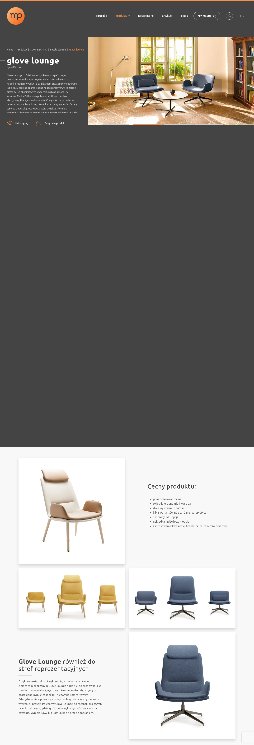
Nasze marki (146, 15)
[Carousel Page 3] (178, 122)
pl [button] (240, 15)
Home (10, 49)
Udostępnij (21, 123)
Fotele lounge (58, 49)
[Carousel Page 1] (115, 122)
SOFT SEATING (38, 49)
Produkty (121, 15)
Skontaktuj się (207, 15)
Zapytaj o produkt (55, 123)
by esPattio (14, 67)
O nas (184, 15)
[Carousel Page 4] (209, 122)
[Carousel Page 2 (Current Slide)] (147, 122)
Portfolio (101, 15)
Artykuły (167, 15)
